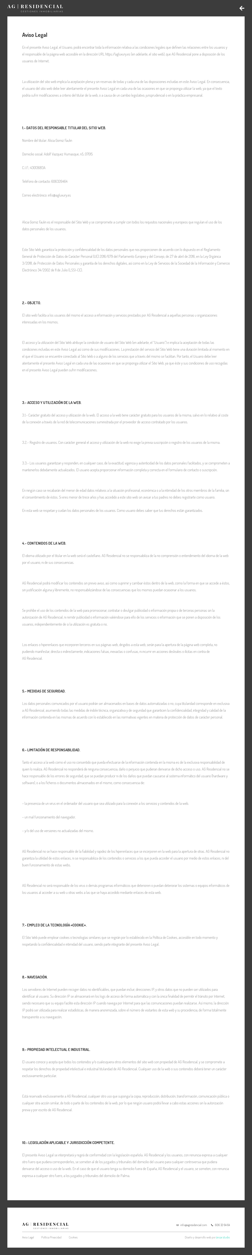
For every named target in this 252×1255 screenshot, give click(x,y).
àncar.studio (223, 1237)
